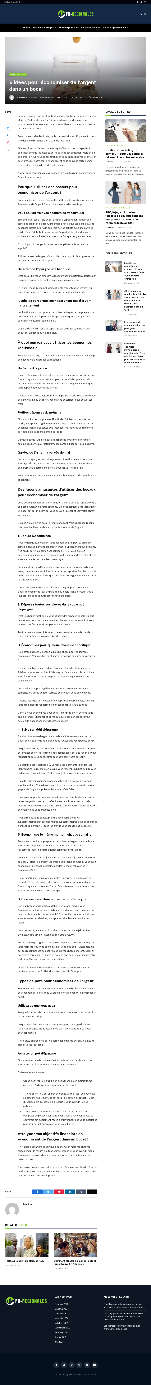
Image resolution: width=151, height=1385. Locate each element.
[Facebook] (8, 120)
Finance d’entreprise (44, 27)
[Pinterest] (8, 142)
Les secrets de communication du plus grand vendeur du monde (134, 327)
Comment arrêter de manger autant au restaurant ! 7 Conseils (75, 1262)
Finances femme (90, 27)
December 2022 (62, 1313)
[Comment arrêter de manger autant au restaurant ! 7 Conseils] (75, 1245)
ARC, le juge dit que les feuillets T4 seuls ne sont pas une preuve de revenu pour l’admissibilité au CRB (124, 218)
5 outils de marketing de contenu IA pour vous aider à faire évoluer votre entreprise (124, 154)
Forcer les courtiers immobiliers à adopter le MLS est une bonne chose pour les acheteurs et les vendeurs (134, 353)
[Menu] (6, 14)
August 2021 (61, 1337)
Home (26, 27)
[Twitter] (8, 127)
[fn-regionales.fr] (75, 14)
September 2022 (62, 1328)
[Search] (145, 14)
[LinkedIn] (8, 135)
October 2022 (61, 1323)
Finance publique (68, 27)
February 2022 (61, 1332)
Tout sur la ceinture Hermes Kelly (24, 1260)
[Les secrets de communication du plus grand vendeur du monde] (113, 325)
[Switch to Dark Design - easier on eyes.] (140, 14)
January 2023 (61, 1309)
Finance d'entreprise (116, 146)
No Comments (81, 97)
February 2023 (62, 1304)
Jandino (21, 97)
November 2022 (62, 1318)
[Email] (8, 150)
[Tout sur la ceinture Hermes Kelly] (27, 1245)
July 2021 (59, 1342)
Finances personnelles (115, 27)
